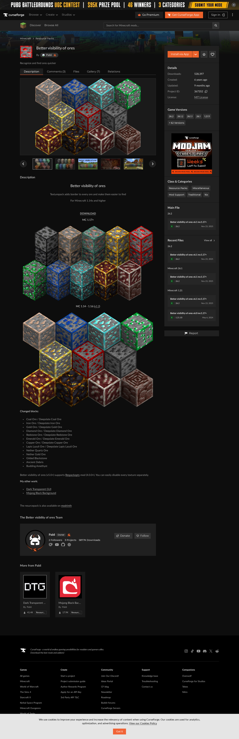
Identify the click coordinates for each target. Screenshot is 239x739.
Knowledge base (150, 676)
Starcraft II (25, 697)
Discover (35, 25)
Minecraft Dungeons (30, 708)
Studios (67, 14)
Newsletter (106, 692)
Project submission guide (73, 681)
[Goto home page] (14, 15)
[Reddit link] (217, 651)
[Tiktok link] (192, 651)
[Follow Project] (212, 54)
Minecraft (25, 38)
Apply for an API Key (71, 692)
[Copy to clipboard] (206, 91)
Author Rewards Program (73, 687)
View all (208, 240)
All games (24, 676)
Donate (125, 535)
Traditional (194, 194)
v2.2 (96, 306)
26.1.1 (190, 116)
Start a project (68, 676)
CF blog (105, 687)
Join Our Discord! (110, 676)
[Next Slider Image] (152, 164)
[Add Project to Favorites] (204, 54)
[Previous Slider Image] (23, 164)
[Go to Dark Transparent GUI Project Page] (35, 594)
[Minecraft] (23, 25)
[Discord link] (205, 651)
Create (50, 14)
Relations (114, 71)
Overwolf (187, 676)
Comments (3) (56, 71)
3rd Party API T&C (70, 697)
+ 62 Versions (176, 122)
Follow (144, 535)
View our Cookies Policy (143, 723)
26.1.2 (180, 116)
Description (31, 71)
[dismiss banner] (234, 5)
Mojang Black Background (41, 493)
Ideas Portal (107, 681)
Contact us (147, 687)
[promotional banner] (119, 5)
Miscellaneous (201, 188)
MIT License (201, 97)
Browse (34, 14)
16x (206, 194)
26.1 (198, 116)
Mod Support (176, 194)
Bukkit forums (108, 703)
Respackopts (72, 475)
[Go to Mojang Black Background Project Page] (70, 594)
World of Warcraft (29, 687)
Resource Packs (45, 38)
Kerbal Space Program (31, 703)
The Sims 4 (25, 692)
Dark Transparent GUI (38, 489)
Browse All (51, 25)
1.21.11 (207, 116)
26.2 (171, 116)
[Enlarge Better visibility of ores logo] (26, 52)
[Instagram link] (186, 651)
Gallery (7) (93, 71)
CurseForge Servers (110, 708)
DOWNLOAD (88, 213)
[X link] (211, 651)
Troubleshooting (150, 681)
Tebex (185, 687)
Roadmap (106, 697)
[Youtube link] (198, 651)
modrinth (66, 505)
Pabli (52, 534)
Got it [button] (119, 731)
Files (76, 71)
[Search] (216, 25)
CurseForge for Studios (193, 681)
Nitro (184, 692)
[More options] (232, 15)
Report (193, 333)
